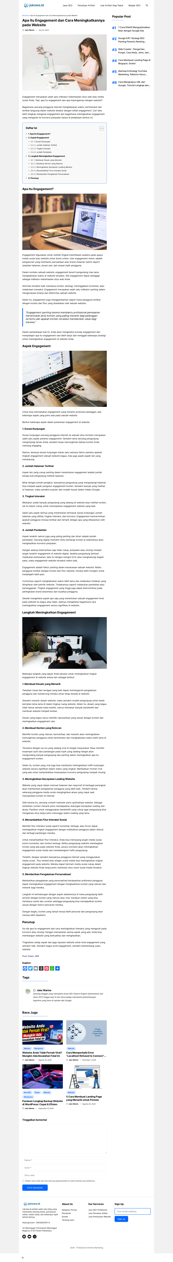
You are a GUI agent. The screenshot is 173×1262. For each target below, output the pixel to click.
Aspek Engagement (39, 137)
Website (27, 1048)
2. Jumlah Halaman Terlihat (45, 145)
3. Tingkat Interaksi (42, 148)
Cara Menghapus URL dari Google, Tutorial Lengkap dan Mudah (133, 85)
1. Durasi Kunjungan (42, 141)
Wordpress (38, 1048)
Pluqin (37, 1092)
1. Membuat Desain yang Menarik (48, 160)
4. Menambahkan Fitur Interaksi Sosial (50, 170)
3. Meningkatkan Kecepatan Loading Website (53, 167)
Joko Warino (29, 30)
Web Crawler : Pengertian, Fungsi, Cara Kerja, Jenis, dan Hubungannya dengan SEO (133, 52)
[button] (147, 5)
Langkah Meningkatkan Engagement (48, 156)
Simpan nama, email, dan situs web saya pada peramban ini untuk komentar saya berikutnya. (60, 1181)
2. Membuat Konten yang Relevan (48, 163)
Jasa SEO (67, 5)
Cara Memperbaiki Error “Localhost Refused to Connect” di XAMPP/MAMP (85, 1056)
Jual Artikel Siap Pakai (111, 5)
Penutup (35, 178)
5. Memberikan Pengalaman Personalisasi (51, 174)
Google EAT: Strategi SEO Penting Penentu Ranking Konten (131, 41)
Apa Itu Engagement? (40, 134)
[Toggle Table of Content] (100, 128)
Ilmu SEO (27, 1092)
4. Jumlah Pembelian (43, 152)
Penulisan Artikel (86, 5)
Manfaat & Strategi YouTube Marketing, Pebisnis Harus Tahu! (132, 74)
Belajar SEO (134, 5)
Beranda (25, 15)
